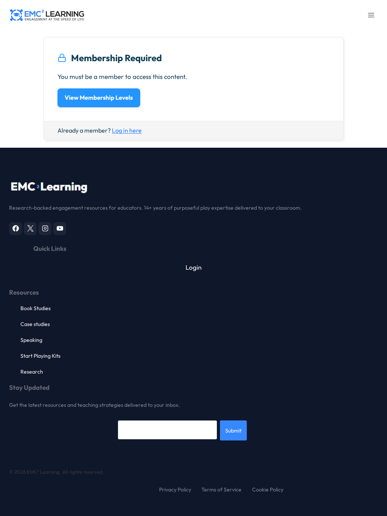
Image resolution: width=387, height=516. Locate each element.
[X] (30, 228)
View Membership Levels (99, 98)
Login (193, 267)
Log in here (127, 130)
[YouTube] (59, 228)
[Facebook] (15, 228)
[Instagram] (45, 228)
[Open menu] (371, 15)
